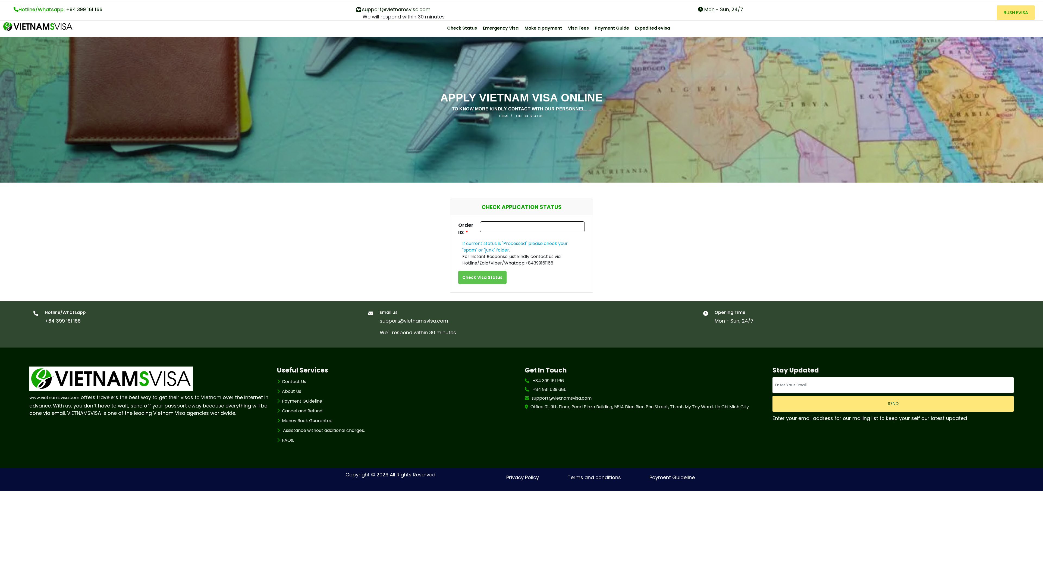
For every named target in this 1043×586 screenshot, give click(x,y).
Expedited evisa (652, 28)
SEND (893, 403)
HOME (504, 116)
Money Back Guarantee (307, 421)
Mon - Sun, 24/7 (723, 9)
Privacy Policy (522, 477)
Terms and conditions (594, 477)
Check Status (462, 28)
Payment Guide (612, 28)
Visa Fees (578, 28)
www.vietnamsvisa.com (54, 397)
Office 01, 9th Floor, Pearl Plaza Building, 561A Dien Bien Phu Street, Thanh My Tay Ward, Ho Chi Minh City (639, 407)
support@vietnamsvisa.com (396, 9)
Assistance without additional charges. (323, 430)
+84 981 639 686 (550, 389)
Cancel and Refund (302, 411)
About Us (291, 391)
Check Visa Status (482, 277)
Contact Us (294, 381)
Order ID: (465, 229)
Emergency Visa (501, 28)
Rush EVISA (1016, 12)
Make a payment (543, 28)
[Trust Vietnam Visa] (38, 26)
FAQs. (288, 440)
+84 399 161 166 (60, 9)
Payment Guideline (302, 401)
